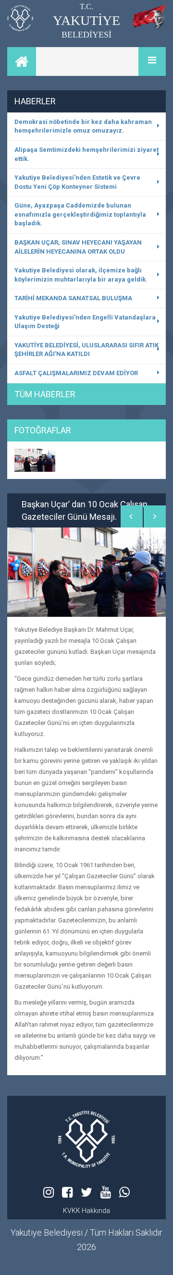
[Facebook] (67, 1192)
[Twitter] (86, 1192)
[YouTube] (105, 1192)
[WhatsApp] (124, 1192)
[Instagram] (48, 1192)
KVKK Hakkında (86, 1210)
